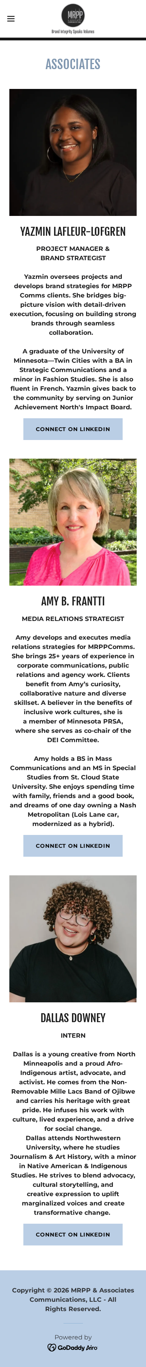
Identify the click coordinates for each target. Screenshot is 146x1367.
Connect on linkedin (73, 1234)
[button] (13, 18)
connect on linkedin (73, 845)
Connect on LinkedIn (73, 429)
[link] (73, 18)
